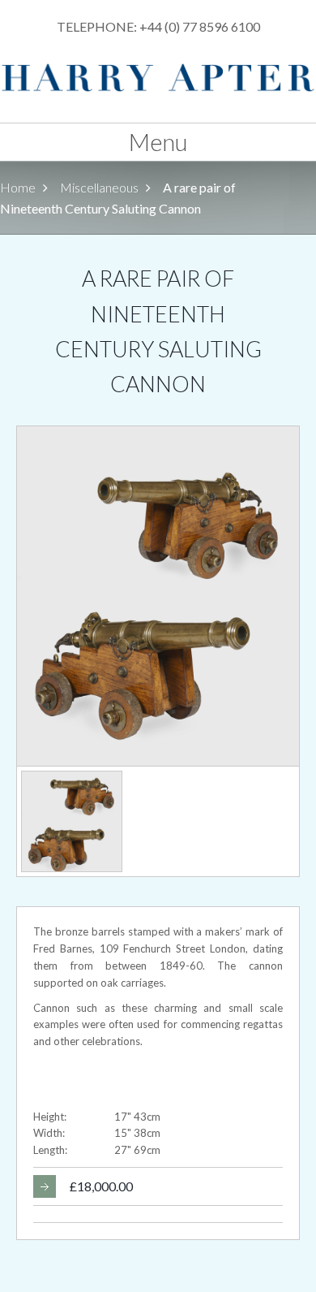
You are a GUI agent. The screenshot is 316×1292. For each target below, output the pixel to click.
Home (18, 187)
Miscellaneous (99, 187)
